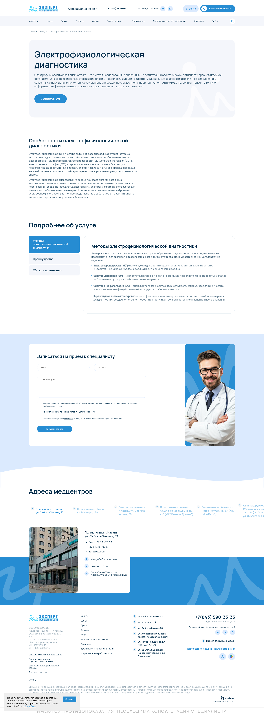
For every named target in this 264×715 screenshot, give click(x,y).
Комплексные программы (94, 639)
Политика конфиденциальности (45, 655)
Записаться (50, 99)
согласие (68, 418)
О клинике (86, 644)
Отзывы (85, 630)
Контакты (199, 21)
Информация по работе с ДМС (97, 653)
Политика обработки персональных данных (41, 660)
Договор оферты (38, 672)
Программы (138, 21)
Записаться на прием (220, 8)
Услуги (32, 21)
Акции (95, 21)
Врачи (64, 21)
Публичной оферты (86, 412)
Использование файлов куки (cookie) (44, 667)
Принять (69, 699)
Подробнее (30, 706)
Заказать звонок (54, 428)
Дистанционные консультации (169, 21)
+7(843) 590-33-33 (118, 8)
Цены (50, 21)
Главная (33, 32)
